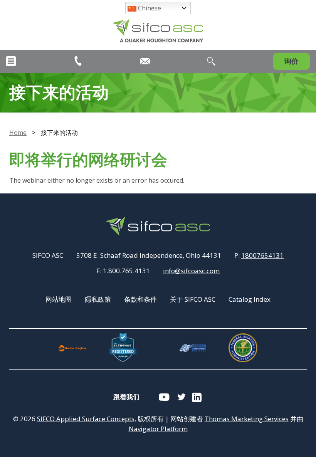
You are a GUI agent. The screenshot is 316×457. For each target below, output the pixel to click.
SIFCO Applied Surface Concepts (85, 418)
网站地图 (58, 299)
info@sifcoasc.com (191, 270)
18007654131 (262, 255)
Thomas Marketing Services (247, 418)
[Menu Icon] (11, 61)
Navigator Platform (158, 428)
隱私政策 (98, 299)
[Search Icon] (211, 61)
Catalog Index (250, 299)
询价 (291, 61)
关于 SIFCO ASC (192, 299)
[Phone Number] (78, 61)
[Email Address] (145, 61)
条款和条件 (140, 299)
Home (18, 132)
